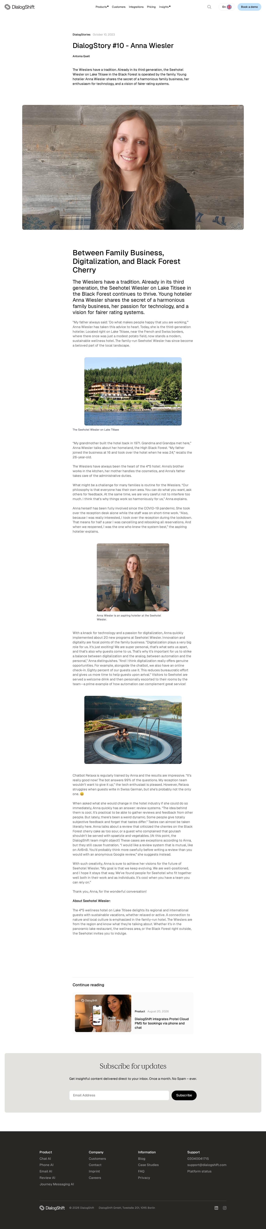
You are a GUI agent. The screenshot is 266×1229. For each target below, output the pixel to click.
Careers (95, 1178)
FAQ (141, 1171)
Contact (95, 1165)
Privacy (144, 1178)
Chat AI (45, 1158)
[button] (102, 7)
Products (101, 7)
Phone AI (47, 1165)
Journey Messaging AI (57, 1184)
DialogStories (82, 34)
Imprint (94, 1171)
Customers (118, 7)
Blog (141, 1158)
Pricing (151, 7)
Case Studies (148, 1165)
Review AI (47, 1178)
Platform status (199, 1171)
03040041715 (198, 1158)
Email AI (46, 1171)
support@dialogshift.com (206, 1165)
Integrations (136, 7)
